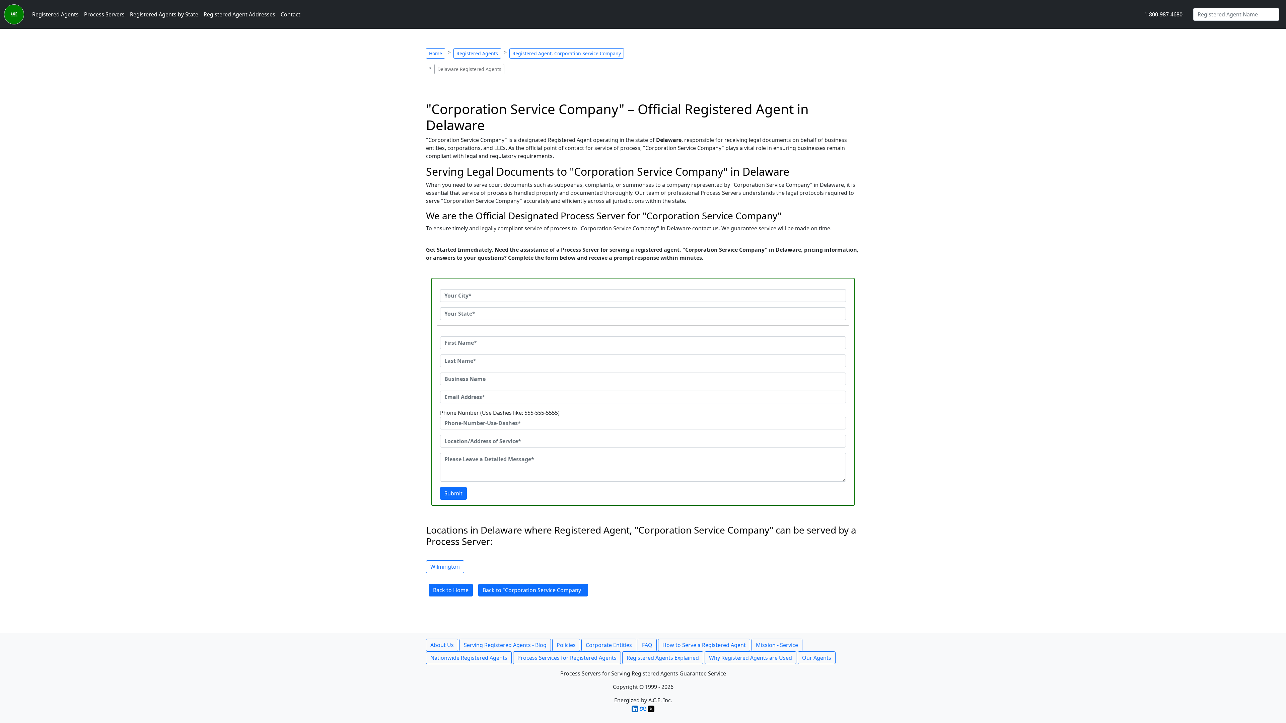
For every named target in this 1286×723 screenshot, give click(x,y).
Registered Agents (55, 14)
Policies (566, 645)
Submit (453, 493)
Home (435, 53)
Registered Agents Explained (663, 657)
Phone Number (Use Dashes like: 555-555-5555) (500, 412)
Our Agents (816, 657)
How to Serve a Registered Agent (704, 645)
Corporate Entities (609, 645)
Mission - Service (777, 645)
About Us (442, 645)
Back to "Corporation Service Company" (533, 590)
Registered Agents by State (164, 14)
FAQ (647, 645)
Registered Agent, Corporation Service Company (566, 53)
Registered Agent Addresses (239, 14)
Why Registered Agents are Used (750, 657)
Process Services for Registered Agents (567, 657)
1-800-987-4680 (1163, 14)
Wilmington (445, 566)
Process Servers (104, 14)
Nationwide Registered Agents (468, 657)
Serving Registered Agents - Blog (505, 645)
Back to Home (451, 590)
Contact (290, 14)
